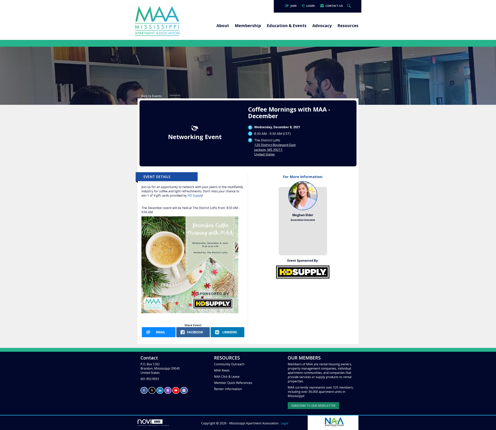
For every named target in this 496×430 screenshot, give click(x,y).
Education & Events (287, 25)
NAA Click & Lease (226, 377)
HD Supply (194, 196)
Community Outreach (229, 364)
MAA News (222, 370)
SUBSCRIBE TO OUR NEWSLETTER (313, 405)
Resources (348, 25)
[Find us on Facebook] (144, 390)
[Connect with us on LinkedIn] (160, 390)
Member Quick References (233, 383)
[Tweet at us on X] (152, 390)
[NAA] (334, 422)
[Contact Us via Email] (184, 390)
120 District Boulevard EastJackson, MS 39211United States (275, 149)
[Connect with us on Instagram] (167, 390)
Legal (284, 423)
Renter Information (228, 389)
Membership (248, 25)
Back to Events (151, 96)
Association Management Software (153, 425)
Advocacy (322, 25)
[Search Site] (349, 6)
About (222, 25)
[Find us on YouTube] (175, 390)
